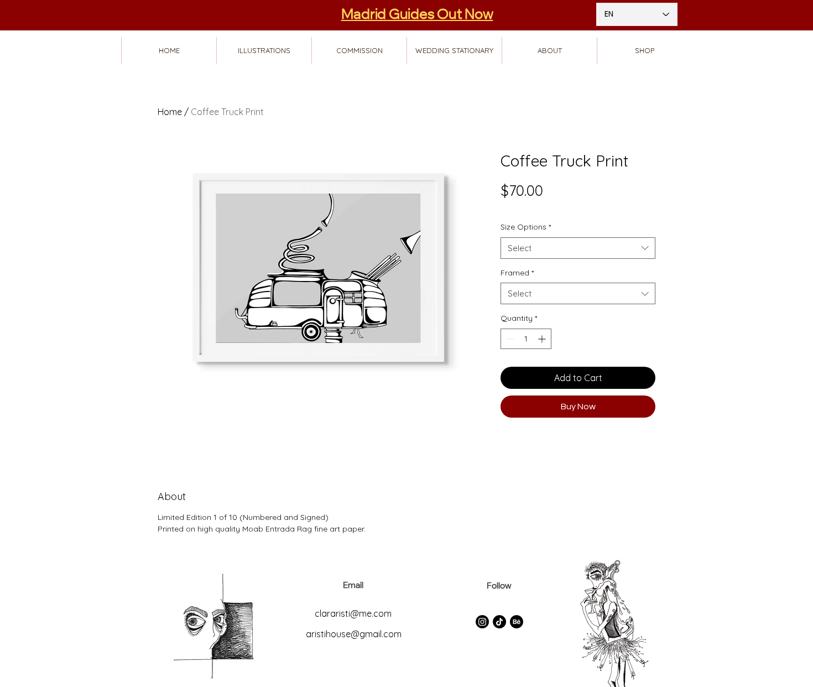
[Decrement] (509, 338)
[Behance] (516, 621)
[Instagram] (482, 621)
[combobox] (578, 248)
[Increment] (543, 338)
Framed (517, 273)
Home (170, 111)
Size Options (526, 227)
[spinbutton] (526, 338)
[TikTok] (499, 621)
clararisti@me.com (353, 613)
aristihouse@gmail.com (354, 633)
